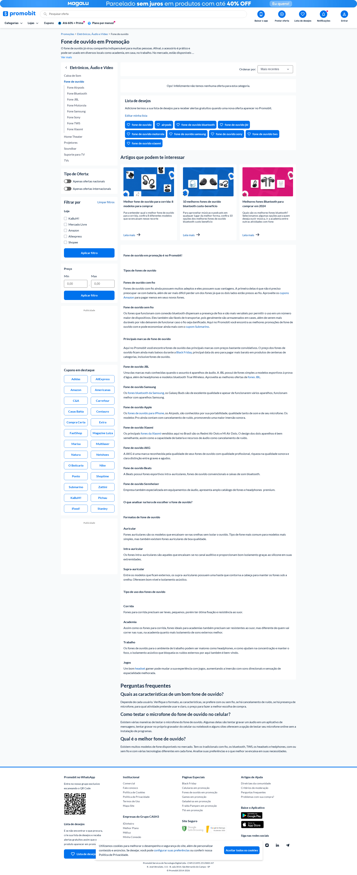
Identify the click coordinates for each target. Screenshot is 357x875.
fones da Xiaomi (151, 433)
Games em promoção (194, 796)
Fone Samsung (76, 111)
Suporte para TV (74, 154)
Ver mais (66, 57)
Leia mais (129, 235)
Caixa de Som (72, 75)
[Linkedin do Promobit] (277, 845)
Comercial (129, 783)
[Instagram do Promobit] (267, 845)
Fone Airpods (76, 87)
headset (140, 668)
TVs (66, 160)
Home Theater (73, 136)
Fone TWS (73, 123)
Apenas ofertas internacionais (92, 188)
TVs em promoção (192, 810)
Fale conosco (130, 787)
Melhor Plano (131, 828)
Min (66, 276)
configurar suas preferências (172, 850)
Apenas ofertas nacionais (89, 181)
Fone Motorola (77, 105)
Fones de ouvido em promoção (199, 792)
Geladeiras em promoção (196, 801)
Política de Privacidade (136, 796)
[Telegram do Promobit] (288, 845)
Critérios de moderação (254, 787)
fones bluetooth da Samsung (146, 393)
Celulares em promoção (196, 787)
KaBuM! (73, 218)
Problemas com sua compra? (257, 796)
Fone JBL (73, 99)
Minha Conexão (132, 837)
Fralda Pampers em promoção (199, 805)
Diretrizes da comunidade (256, 783)
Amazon (73, 230)
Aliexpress (75, 236)
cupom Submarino (197, 326)
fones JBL (254, 377)
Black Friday (184, 352)
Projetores (71, 142)
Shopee (73, 242)
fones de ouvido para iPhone (146, 413)
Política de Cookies (134, 792)
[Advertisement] (89, 338)
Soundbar (70, 148)
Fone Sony (73, 117)
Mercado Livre (77, 224)
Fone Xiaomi (75, 129)
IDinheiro (128, 823)
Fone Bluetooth (77, 93)
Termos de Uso (131, 801)
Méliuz (127, 832)
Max (94, 276)
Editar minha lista (136, 115)
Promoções (67, 34)
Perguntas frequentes (253, 792)
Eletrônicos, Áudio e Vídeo (92, 34)
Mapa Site (128, 805)
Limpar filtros (106, 202)
